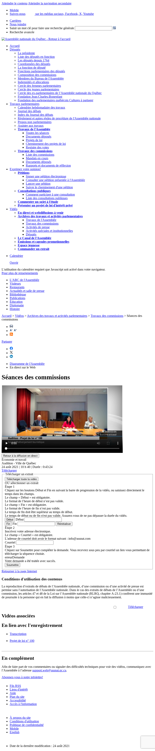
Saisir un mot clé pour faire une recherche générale (42, 28)
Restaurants (17, 287)
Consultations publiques (34, 191)
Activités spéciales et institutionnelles (49, 230)
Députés (15, 49)
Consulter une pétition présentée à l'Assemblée (55, 180)
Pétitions (23, 172)
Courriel (10, 542)
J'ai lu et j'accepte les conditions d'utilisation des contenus (76, 607)
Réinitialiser (64, 523)
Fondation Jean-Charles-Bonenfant (40, 96)
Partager (7, 341)
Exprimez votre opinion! (25, 169)
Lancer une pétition (38, 183)
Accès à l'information (23, 704)
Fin (8, 523)
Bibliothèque (18, 294)
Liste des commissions (40, 154)
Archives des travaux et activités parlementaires (57, 315)
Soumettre (12, 564)
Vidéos (19, 315)
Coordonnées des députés (34, 64)
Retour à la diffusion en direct (20, 455)
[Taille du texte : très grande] (15, 330)
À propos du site (20, 717)
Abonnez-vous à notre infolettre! (22, 677)
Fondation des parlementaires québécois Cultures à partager (55, 100)
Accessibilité (18, 700)
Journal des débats (29, 111)
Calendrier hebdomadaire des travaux (41, 107)
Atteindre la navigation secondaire (49, 3)
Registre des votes (37, 147)
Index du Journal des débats (35, 114)
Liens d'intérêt (19, 689)
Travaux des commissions (35, 151)
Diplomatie (17, 305)
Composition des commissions (37, 75)
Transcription (18, 634)
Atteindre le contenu (14, 3)
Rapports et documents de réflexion (48, 165)
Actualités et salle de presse (27, 291)
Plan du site (17, 696)
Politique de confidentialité (27, 725)
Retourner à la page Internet (19, 571)
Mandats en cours (37, 158)
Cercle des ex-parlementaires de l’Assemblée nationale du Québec (60, 93)
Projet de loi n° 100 (22, 640)
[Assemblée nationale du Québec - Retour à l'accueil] (36, 39)
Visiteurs (15, 283)
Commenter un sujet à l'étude (38, 201)
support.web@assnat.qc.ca (49, 670)
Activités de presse (38, 227)
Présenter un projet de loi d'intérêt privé (45, 205)
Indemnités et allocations (33, 82)
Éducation (16, 301)
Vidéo (13, 209)
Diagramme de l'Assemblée (27, 363)
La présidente (26, 53)
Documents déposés (38, 136)
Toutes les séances (37, 133)
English (14, 732)
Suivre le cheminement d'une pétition (49, 187)
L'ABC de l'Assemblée (24, 280)
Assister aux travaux (31, 125)
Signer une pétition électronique (46, 176)
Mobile (14, 728)
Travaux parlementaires (24, 104)
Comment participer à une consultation (50, 194)
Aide (13, 693)
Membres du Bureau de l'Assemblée (41, 78)
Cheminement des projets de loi (46, 143)
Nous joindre (18, 24)
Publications (17, 298)
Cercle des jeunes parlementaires (38, 89)
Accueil (15, 46)
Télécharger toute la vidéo (21, 479)
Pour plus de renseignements (20, 273)
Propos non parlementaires (34, 122)
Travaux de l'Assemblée (34, 129)
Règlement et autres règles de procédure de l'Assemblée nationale (59, 118)
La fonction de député (32, 67)
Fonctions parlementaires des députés (41, 71)
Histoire (15, 309)
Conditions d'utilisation (24, 721)
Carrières (15, 20)
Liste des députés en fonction (36, 56)
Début (9, 519)
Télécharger (135, 607)
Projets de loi (34, 140)
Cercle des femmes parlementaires (39, 85)
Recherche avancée (22, 32)
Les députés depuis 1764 (33, 60)
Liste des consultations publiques (47, 198)
